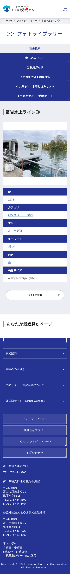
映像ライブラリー (35, 430)
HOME (9, 20)
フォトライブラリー (27, 20)
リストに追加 (35, 295)
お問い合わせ (35, 452)
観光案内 (11, 353)
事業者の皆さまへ (17, 369)
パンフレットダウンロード (34, 441)
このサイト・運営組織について (25, 385)
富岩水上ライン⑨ (50, 20)
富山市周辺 (15, 230)
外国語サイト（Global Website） (26, 400)
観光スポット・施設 (20, 215)
